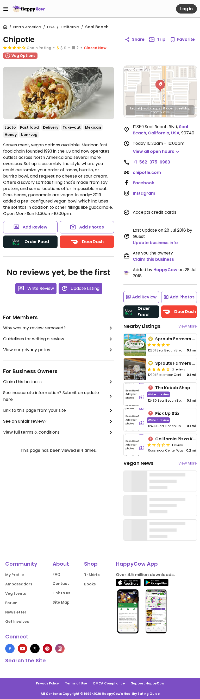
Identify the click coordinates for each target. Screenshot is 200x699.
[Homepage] (28, 8)
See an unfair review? (25, 421)
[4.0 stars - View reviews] (158, 369)
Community (21, 563)
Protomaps (151, 108)
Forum (11, 602)
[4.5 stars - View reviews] (158, 344)
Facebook (143, 183)
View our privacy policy (26, 350)
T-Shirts (92, 574)
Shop (91, 563)
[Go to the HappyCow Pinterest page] (47, 648)
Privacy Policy (47, 683)
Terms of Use (76, 683)
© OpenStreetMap (176, 108)
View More (187, 326)
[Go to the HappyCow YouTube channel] (22, 648)
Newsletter (15, 612)
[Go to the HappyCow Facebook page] (10, 648)
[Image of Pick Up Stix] (135, 420)
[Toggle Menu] (5, 9)
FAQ (56, 574)
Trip (161, 39)
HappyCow (165, 270)
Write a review (158, 394)
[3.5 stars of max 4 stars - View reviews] (14, 47)
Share (138, 39)
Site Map (61, 602)
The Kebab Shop (172, 388)
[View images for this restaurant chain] (58, 93)
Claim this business (22, 382)
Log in (186, 9)
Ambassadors (18, 584)
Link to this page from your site (34, 410)
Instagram (144, 193)
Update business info (155, 243)
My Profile (14, 574)
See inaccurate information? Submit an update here (51, 396)
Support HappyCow (147, 683)
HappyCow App (137, 563)
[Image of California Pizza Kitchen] (135, 445)
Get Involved (17, 621)
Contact (61, 583)
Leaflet (135, 108)
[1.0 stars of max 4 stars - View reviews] (158, 444)
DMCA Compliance (109, 683)
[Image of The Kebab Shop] (135, 394)
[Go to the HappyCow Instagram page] (60, 648)
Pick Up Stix (167, 413)
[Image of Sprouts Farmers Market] (135, 345)
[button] (160, 86)
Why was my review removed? (34, 328)
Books (90, 584)
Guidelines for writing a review (33, 339)
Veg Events (15, 593)
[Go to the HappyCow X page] (35, 648)
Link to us (61, 593)
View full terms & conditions (31, 432)
